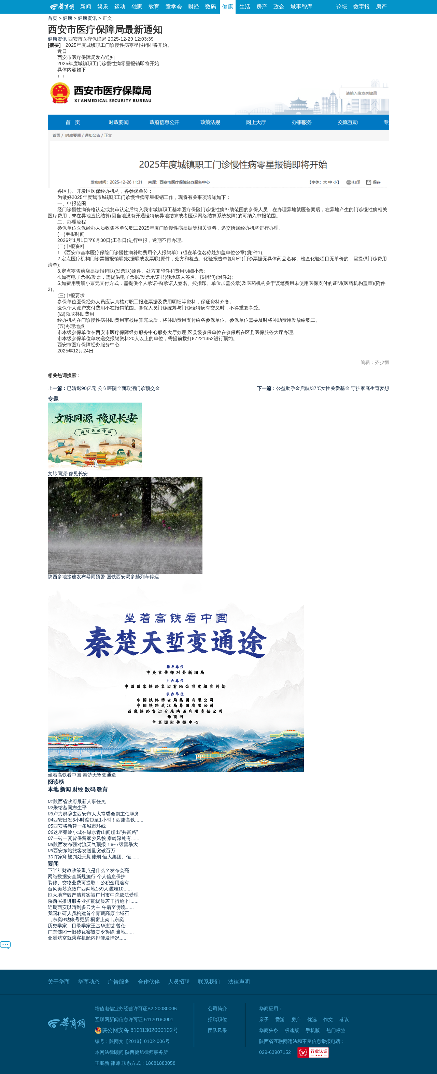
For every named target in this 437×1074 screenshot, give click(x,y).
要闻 (53, 863)
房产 (261, 7)
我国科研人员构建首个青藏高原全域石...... (92, 913)
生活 (244, 7)
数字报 (361, 7)
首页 (52, 18)
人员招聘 (179, 982)
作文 (328, 1019)
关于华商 (59, 982)
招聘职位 (217, 1019)
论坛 (341, 7)
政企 (278, 7)
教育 (154, 7)
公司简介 (217, 1008)
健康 (227, 7)
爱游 (280, 1019)
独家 (136, 7)
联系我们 (209, 982)
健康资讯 (87, 18)
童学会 (174, 7)
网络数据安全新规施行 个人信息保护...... (91, 876)
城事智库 (301, 7)
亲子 (264, 1019)
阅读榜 (56, 782)
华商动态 (89, 982)
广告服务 (119, 982)
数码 (210, 7)
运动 (119, 7)
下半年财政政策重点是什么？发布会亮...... (92, 870)
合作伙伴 (149, 982)
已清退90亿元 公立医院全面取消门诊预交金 (104, 388)
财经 (193, 7)
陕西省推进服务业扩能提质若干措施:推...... (93, 901)
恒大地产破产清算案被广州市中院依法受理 (93, 895)
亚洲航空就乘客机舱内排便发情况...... (88, 938)
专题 (53, 398)
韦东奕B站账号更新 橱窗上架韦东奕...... (90, 919)
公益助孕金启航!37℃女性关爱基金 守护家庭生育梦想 (323, 388)
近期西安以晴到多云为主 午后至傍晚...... (91, 907)
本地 (53, 789)
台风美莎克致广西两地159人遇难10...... (90, 888)
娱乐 (102, 7)
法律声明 (239, 982)
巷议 (344, 1019)
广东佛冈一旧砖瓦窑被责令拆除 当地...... (91, 931)
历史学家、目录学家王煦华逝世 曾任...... (91, 925)
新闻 (85, 7)
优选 (312, 1019)
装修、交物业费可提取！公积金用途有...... (92, 882)
